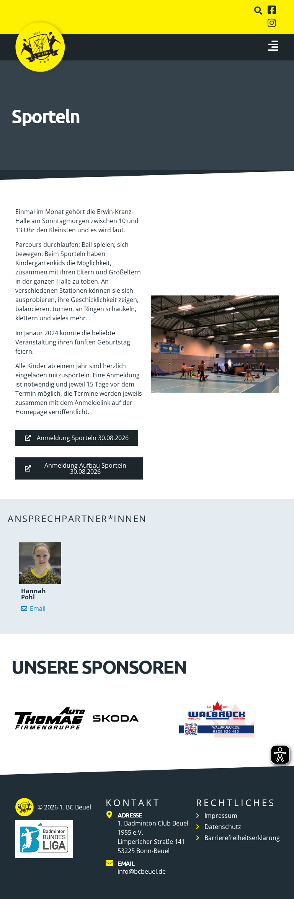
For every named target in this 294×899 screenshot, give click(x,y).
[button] (258, 10)
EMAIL (126, 863)
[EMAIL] (109, 863)
